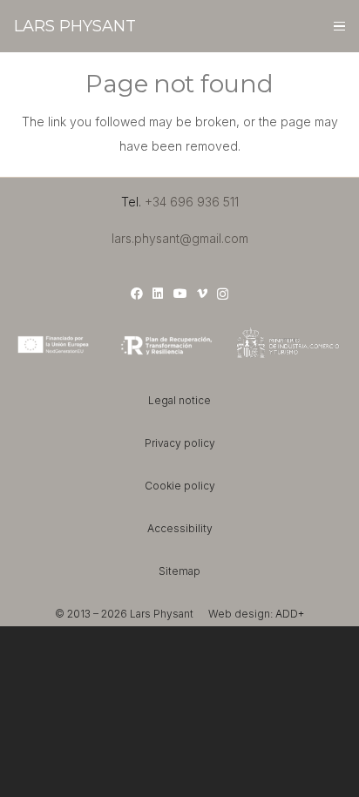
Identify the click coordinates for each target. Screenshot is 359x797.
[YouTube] (180, 293)
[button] (338, 26)
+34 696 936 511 (192, 201)
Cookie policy (180, 485)
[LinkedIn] (157, 293)
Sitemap (179, 570)
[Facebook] (137, 293)
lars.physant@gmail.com (180, 238)
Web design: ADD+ (256, 613)
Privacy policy (180, 442)
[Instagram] (222, 294)
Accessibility (180, 528)
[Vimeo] (202, 293)
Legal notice (179, 400)
